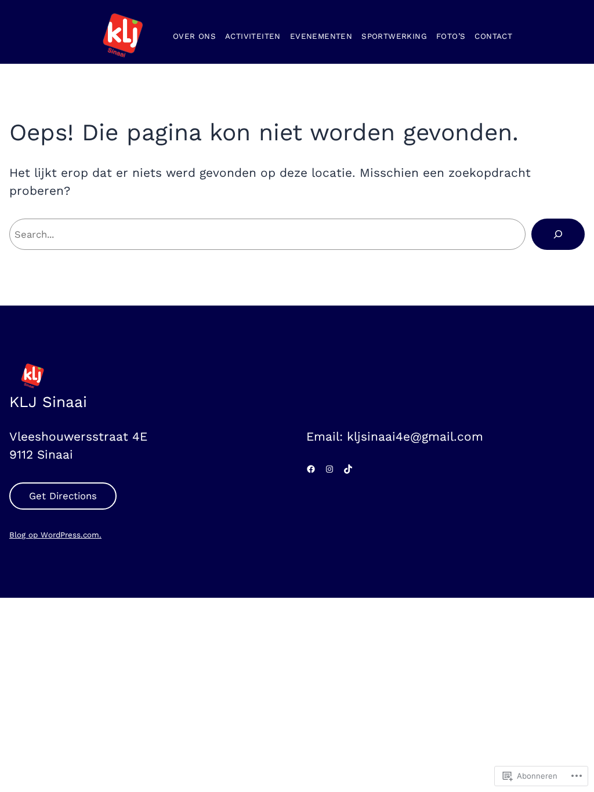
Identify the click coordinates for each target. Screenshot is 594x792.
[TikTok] (348, 469)
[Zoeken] (558, 234)
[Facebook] (311, 469)
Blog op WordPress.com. (55, 535)
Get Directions (63, 496)
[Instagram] (329, 469)
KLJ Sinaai (48, 401)
